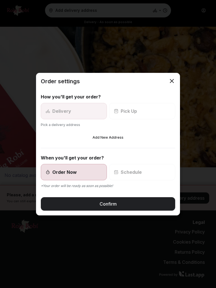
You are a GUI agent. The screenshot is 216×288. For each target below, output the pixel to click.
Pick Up (129, 111)
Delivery (61, 111)
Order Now (64, 172)
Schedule (131, 172)
